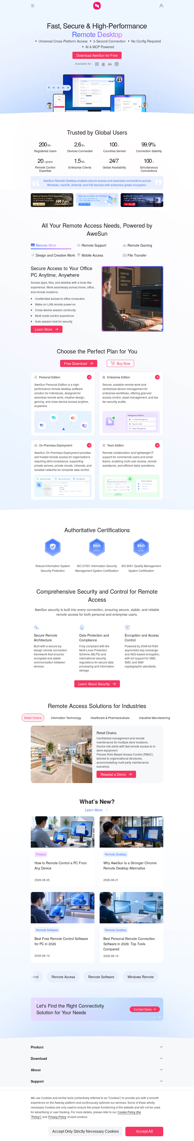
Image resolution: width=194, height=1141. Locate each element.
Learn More (43, 329)
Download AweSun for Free (97, 55)
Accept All (144, 1131)
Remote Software (93, 976)
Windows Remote (132, 976)
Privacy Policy (57, 1117)
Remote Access (54, 976)
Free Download (75, 363)
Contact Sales (143, 1009)
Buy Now (123, 363)
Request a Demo (113, 774)
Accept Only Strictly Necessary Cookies (85, 1131)
